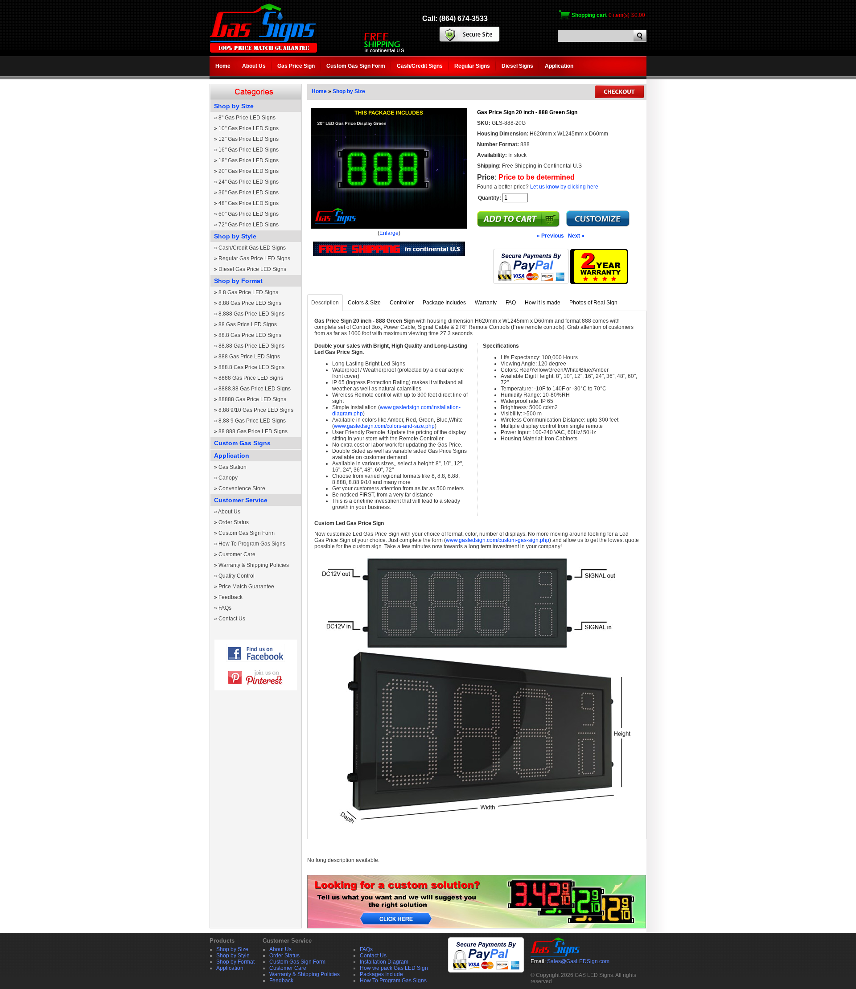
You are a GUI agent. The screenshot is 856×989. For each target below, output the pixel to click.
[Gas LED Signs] (263, 51)
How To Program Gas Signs (251, 544)
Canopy (228, 478)
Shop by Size (234, 106)
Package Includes (444, 303)
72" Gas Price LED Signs (248, 225)
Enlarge (389, 233)
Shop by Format (238, 280)
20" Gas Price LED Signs (248, 171)
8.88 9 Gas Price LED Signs (252, 421)
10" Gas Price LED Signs (248, 128)
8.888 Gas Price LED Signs (251, 314)
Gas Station (232, 467)
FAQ (511, 303)
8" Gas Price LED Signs (247, 118)
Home (222, 66)
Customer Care (236, 554)
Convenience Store (241, 488)
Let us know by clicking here (564, 187)
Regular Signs (472, 66)
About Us (254, 66)
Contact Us (231, 619)
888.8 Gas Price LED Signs (251, 367)
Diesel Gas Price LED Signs (252, 269)
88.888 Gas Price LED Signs (253, 431)
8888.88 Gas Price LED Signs (254, 389)
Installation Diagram (384, 962)
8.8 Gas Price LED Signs (248, 292)
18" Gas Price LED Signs (248, 160)
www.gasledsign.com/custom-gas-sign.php (497, 540)
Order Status (233, 522)
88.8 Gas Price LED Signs (249, 335)
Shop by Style (235, 236)
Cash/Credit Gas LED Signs (252, 248)
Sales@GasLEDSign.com (578, 961)
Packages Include (381, 974)
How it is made (542, 303)
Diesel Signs (517, 66)
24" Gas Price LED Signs (248, 182)
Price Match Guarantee (246, 586)
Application (559, 66)
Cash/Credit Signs (420, 66)
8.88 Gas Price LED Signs (249, 303)
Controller (402, 303)
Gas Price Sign (296, 66)
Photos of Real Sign (593, 303)
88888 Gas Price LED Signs (252, 399)
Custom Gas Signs (242, 443)
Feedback (230, 597)
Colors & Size (364, 303)
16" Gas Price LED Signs (248, 150)
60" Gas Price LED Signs (248, 214)
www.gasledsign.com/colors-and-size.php (384, 426)
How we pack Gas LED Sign (394, 968)
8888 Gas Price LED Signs (250, 378)
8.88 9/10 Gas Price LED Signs (255, 410)
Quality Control (236, 576)
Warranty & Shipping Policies (253, 565)
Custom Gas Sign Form (355, 66)
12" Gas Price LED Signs (248, 139)
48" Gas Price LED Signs (248, 203)
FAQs (224, 608)
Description (325, 303)
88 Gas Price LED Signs (247, 324)
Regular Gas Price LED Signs (254, 258)
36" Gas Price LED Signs (248, 192)
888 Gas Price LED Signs (249, 356)
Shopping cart (589, 15)
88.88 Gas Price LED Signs (251, 346)
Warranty (486, 303)
